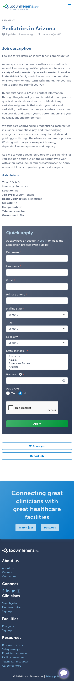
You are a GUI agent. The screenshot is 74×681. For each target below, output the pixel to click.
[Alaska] (37, 360)
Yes (13, 393)
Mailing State (14, 308)
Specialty (12, 336)
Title (9, 322)
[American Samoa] (37, 363)
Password (12, 374)
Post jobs (50, 527)
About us (8, 568)
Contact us (9, 576)
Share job (39, 446)
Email (9, 280)
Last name (12, 266)
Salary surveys (11, 649)
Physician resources (14, 653)
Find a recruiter (12, 607)
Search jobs (25, 527)
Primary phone (15, 294)
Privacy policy (53, 676)
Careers (7, 572)
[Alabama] (37, 356)
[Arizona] (37, 367)
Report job (37, 456)
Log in (43, 240)
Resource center (12, 645)
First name (12, 252)
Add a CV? (12, 388)
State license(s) (16, 350)
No (25, 393)
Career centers (11, 665)
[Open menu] (68, 6)
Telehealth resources (15, 661)
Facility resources (13, 657)
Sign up (7, 611)
